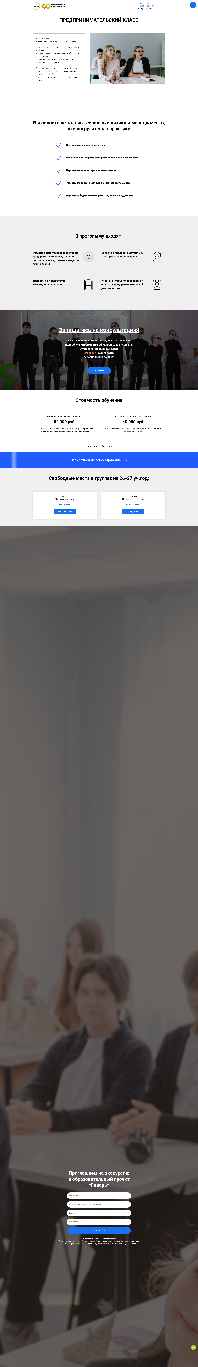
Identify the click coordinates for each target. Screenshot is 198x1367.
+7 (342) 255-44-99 (147, 6)
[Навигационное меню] (193, 5)
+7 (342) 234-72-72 (147, 3)
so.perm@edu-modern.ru (145, 9)
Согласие (90, 353)
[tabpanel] (127, 58)
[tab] (59, 59)
